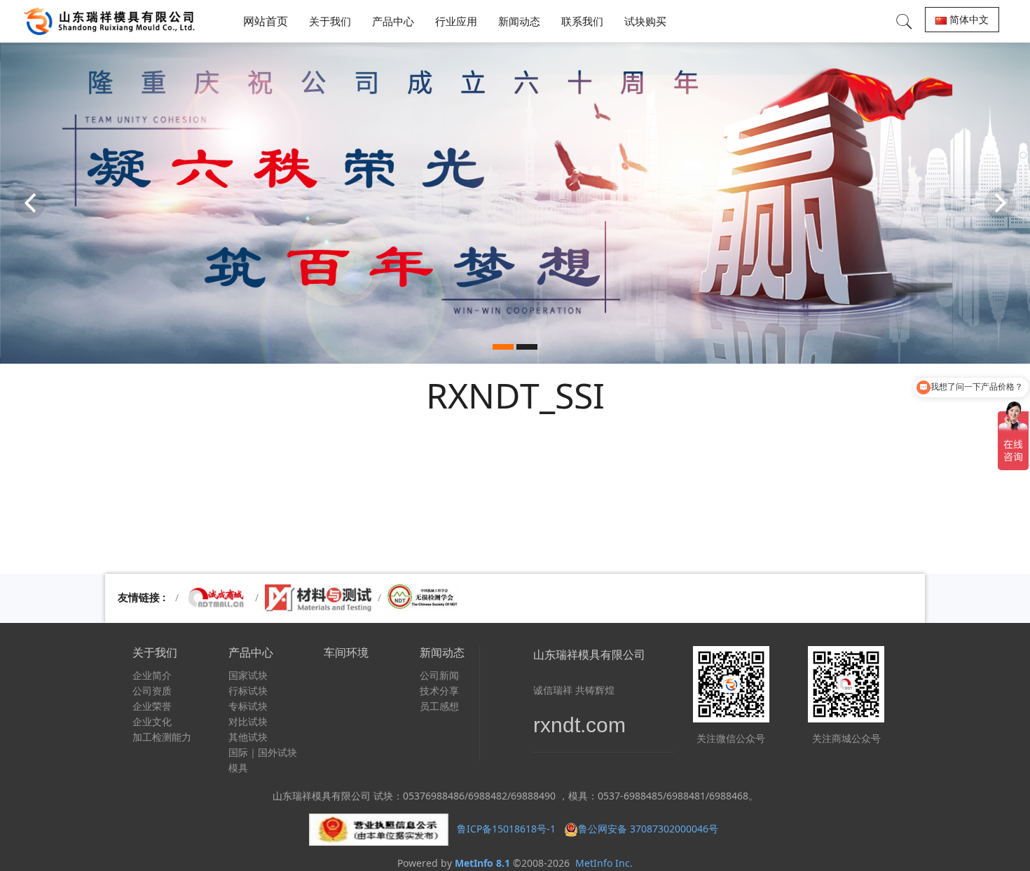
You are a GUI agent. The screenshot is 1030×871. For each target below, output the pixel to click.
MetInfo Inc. (604, 863)
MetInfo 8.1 (482, 863)
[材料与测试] (318, 597)
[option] (515, 203)
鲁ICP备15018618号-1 (506, 828)
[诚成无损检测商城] (217, 597)
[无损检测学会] (423, 597)
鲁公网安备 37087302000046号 (649, 828)
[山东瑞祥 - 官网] (113, 21)
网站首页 (265, 21)
